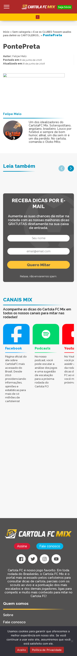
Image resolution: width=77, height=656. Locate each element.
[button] (62, 168)
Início (6, 31)
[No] (72, 641)
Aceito (21, 649)
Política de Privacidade (47, 649)
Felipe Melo (19, 56)
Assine (22, 546)
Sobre (8, 615)
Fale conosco (49, 546)
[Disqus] (38, 466)
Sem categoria (21, 31)
